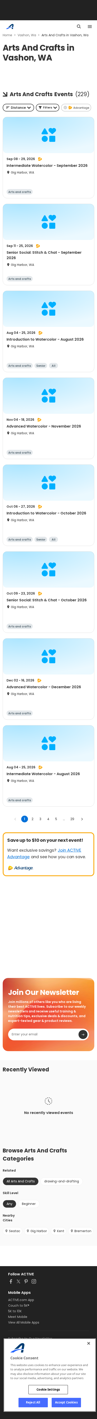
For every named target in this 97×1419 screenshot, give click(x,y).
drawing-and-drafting (61, 1181)
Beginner (29, 1204)
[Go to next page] (82, 819)
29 (72, 819)
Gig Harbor (38, 1231)
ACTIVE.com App (21, 1300)
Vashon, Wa (27, 35)
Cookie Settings (48, 1389)
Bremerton (82, 1231)
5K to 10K (15, 1311)
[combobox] (18, 107)
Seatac (14, 1231)
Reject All (33, 1402)
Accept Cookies (66, 1402)
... (64, 819)
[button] (47, 107)
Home (7, 35)
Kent (60, 1231)
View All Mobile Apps (23, 1322)
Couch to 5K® (18, 1305)
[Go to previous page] (15, 819)
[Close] (89, 1343)
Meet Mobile (17, 1317)
